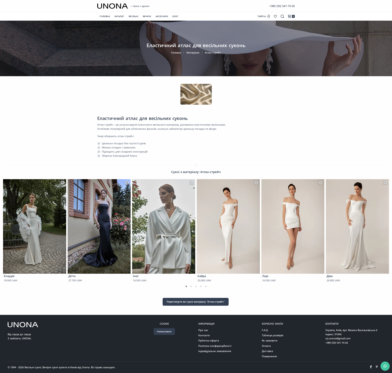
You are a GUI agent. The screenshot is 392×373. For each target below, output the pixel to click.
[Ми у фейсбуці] (371, 367)
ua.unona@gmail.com (338, 338)
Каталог (119, 16)
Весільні (133, 16)
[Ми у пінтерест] (377, 367)
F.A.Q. (265, 330)
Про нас (203, 330)
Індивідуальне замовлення (214, 351)
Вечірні (147, 16)
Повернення (269, 356)
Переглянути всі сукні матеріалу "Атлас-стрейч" (196, 301)
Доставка (267, 351)
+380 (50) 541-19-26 (282, 6)
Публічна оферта (208, 340)
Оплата (266, 346)
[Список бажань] (275, 16)
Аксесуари (162, 16)
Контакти (204, 335)
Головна (105, 16)
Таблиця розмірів (272, 335)
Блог (175, 16)
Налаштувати (164, 331)
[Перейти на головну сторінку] (112, 6)
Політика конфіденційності (214, 346)
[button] (186, 286)
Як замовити (269, 340)
